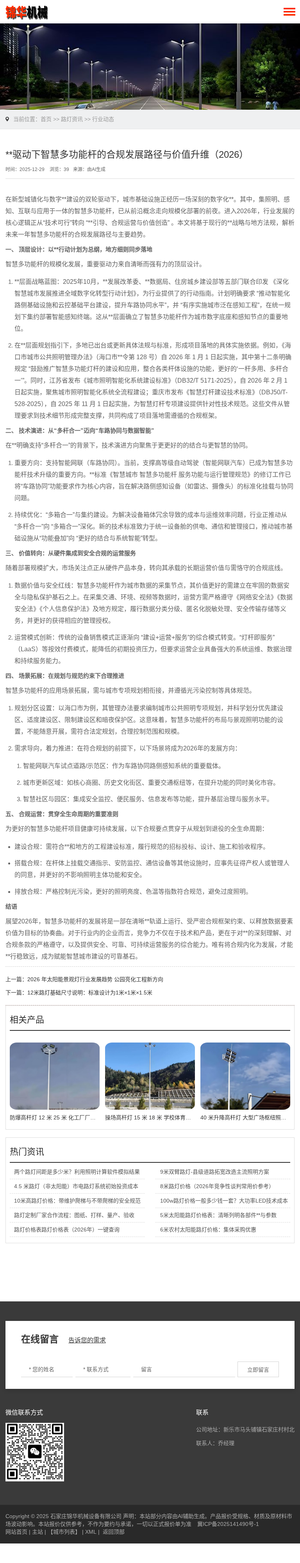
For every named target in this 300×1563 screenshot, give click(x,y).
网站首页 (16, 1532)
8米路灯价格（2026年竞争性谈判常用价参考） (217, 1186)
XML (90, 1532)
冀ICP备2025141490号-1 (228, 1524)
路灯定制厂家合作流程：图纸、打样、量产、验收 (74, 1215)
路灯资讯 (72, 119)
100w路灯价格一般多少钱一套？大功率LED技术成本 (224, 1201)
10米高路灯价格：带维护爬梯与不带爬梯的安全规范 (77, 1201)
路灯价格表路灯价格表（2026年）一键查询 (67, 1229)
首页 (46, 119)
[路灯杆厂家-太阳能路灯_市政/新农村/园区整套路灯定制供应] (26, 12)
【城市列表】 (64, 1532)
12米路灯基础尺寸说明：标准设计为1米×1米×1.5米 (89, 992)
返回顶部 (114, 1532)
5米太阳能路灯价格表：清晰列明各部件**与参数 (218, 1215)
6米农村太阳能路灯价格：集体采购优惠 (208, 1229)
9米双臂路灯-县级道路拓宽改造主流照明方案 (214, 1172)
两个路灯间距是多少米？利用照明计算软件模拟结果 (77, 1172)
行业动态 (103, 119)
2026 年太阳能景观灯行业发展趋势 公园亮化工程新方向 (95, 979)
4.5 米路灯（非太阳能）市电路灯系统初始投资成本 (76, 1186)
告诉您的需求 (87, 1340)
